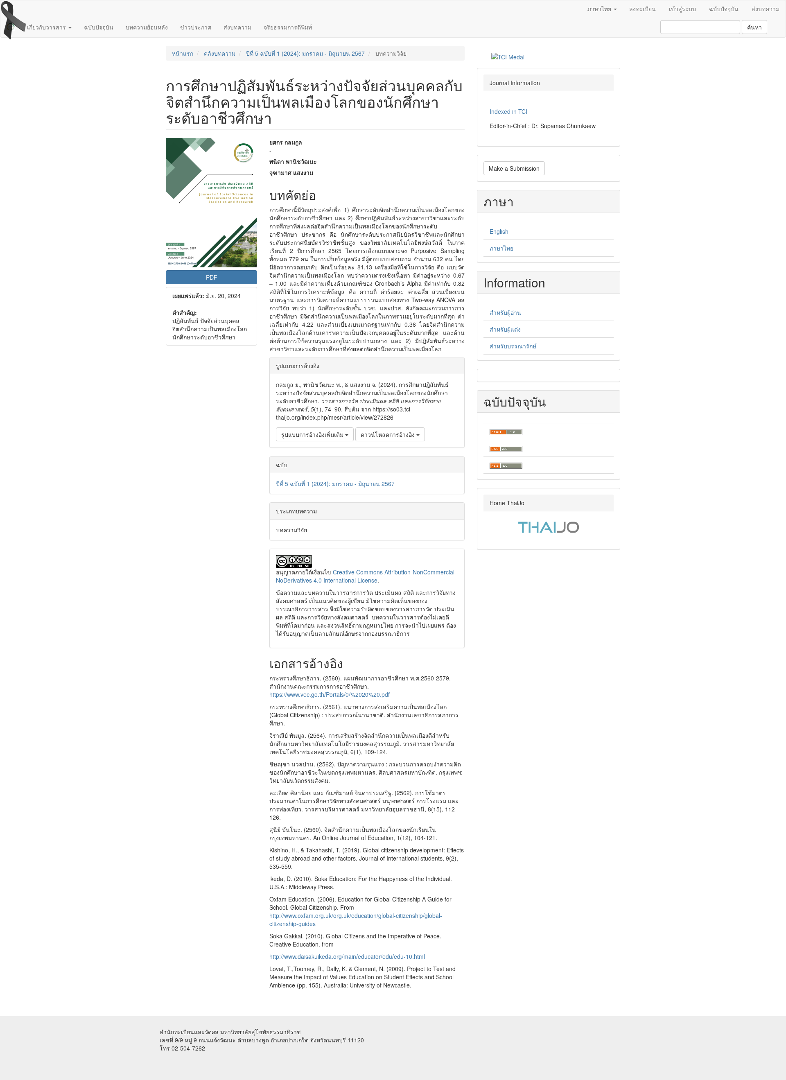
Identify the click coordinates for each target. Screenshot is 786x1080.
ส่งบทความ (765, 9)
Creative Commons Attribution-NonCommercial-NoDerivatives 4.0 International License (366, 576)
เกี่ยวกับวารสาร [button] (47, 27)
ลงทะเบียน (642, 9)
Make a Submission (514, 168)
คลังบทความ (219, 53)
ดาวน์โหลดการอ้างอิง (388, 434)
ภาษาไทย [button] (600, 9)
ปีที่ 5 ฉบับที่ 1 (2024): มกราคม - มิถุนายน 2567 (305, 53)
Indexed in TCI (508, 111)
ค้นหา (754, 27)
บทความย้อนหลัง (147, 27)
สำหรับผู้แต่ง (505, 329)
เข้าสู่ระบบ (682, 9)
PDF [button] (211, 277)
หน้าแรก (182, 53)
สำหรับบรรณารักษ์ (513, 346)
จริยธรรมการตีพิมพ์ (288, 27)
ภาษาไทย (501, 248)
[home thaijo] (548, 526)
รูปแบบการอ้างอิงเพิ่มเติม (313, 434)
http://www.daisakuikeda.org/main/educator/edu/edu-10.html (347, 956)
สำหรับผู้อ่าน (505, 312)
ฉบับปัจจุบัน (724, 9)
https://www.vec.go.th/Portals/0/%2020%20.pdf (329, 694)
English (499, 231)
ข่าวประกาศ (195, 27)
